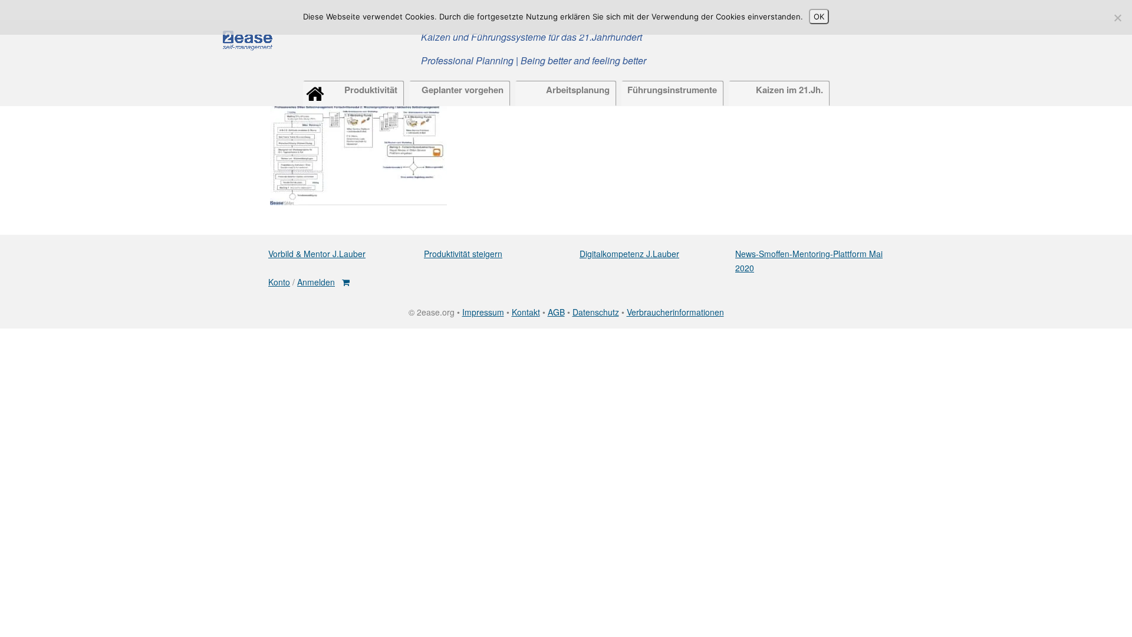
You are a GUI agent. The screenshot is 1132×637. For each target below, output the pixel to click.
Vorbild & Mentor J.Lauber (317, 254)
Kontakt (526, 312)
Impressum (483, 312)
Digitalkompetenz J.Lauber (629, 254)
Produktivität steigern (463, 254)
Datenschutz (595, 312)
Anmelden (316, 282)
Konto (279, 282)
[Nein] (1117, 18)
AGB (556, 312)
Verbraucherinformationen (675, 312)
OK (819, 16)
